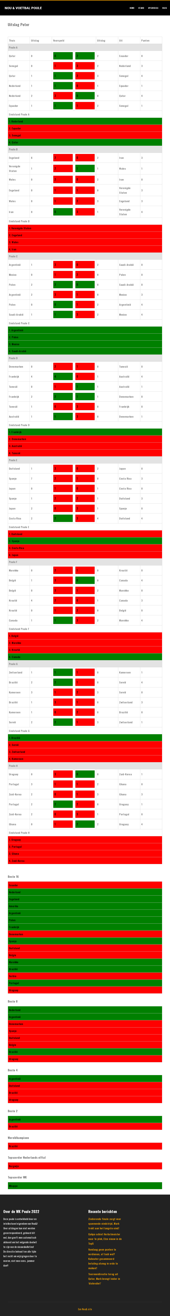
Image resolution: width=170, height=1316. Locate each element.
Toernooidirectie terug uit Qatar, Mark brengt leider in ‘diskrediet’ (104, 1278)
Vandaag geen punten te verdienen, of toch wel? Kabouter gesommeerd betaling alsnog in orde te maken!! (103, 1259)
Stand (141, 8)
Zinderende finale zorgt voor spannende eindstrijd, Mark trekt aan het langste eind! (104, 1223)
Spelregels (153, 8)
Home (132, 8)
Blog (164, 8)
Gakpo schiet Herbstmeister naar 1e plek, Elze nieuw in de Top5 (105, 1238)
